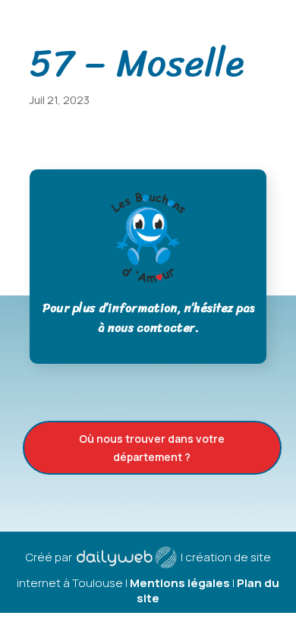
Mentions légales (180, 583)
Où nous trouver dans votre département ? (152, 447)
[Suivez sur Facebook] (278, 16)
